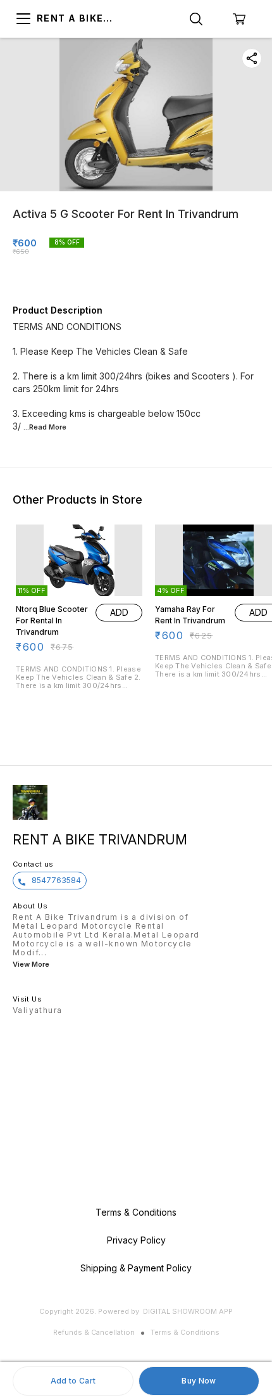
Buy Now (199, 1380)
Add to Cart (73, 1380)
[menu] (23, 19)
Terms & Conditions (185, 1332)
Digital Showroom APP (188, 1311)
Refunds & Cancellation (94, 1332)
